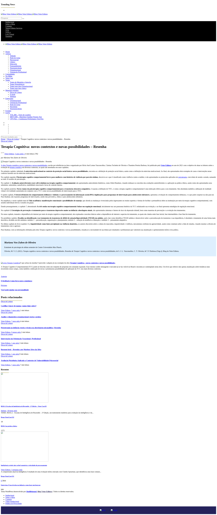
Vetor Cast (9, 78)
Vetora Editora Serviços (13, 28)
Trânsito (13, 56)
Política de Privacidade (13, 503)
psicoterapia (182, 177)
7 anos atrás (15, 321)
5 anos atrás (19, 154)
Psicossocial (14, 60)
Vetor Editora (9, 154)
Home (7, 52)
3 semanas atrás (16, 470)
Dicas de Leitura (16, 92)
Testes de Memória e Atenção (20, 82)
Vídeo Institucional (12, 501)
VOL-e (8, 32)
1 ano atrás (15, 343)
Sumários (8, 36)
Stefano (3, 411)
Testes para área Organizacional (21, 86)
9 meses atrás (16, 332)
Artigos (8, 54)
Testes (7, 80)
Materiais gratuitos (12, 90)
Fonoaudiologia (15, 66)
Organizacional (15, 70)
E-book (12, 94)
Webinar (13, 96)
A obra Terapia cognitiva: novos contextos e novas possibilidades (24, 165)
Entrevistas (9, 98)
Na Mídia (8, 76)
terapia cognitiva (16, 167)
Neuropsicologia (16, 68)
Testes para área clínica (18, 88)
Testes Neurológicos (17, 84)
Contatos (8, 26)
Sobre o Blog (10, 24)
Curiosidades (10, 74)
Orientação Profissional (18, 72)
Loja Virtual (9, 34)
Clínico (12, 62)
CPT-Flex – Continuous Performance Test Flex (27, 119)
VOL (7, 30)
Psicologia (13, 107)
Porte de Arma (15, 58)
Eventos (8, 111)
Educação (13, 64)
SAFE (7, 113)
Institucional (9, 22)
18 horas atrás (12, 411)
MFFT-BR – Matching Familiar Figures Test (26, 117)
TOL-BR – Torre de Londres (20, 115)
